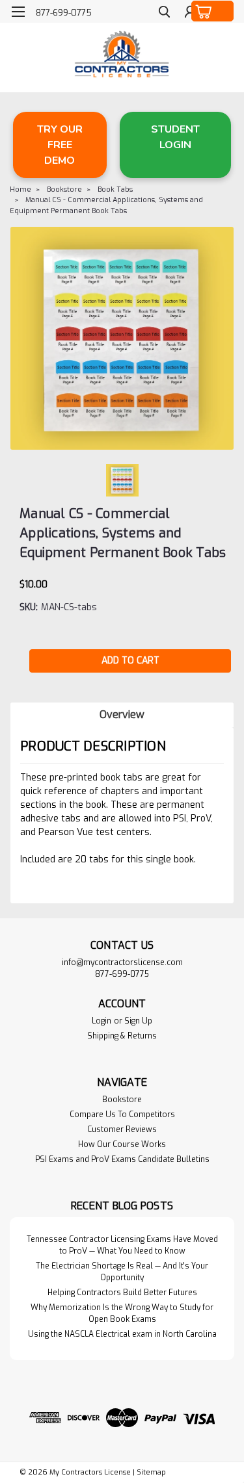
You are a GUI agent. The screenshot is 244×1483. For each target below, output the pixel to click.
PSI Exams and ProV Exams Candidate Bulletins (122, 1159)
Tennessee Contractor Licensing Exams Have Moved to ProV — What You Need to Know (122, 1245)
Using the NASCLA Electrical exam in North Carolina (122, 1334)
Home (20, 189)
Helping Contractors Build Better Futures (122, 1292)
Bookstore (64, 189)
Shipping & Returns (122, 1036)
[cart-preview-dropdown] (212, 11)
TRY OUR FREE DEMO (60, 145)
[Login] (190, 13)
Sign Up (138, 1021)
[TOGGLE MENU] (18, 11)
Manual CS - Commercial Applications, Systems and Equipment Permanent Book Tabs (106, 205)
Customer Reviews (122, 1129)
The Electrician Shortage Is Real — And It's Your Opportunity (122, 1272)
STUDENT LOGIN (175, 137)
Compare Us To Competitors (122, 1114)
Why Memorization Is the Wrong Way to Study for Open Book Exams (122, 1313)
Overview (122, 714)
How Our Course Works (122, 1144)
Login (101, 1021)
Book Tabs (115, 189)
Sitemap (151, 1472)
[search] (164, 13)
